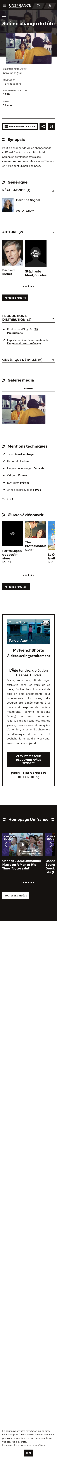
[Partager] (43, 126)
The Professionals (35, 544)
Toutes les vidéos (16, 895)
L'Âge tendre (19, 670)
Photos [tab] (28, 388)
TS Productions (12, 83)
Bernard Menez (8, 272)
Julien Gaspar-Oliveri (32, 672)
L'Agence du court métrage (24, 343)
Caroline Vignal (12, 73)
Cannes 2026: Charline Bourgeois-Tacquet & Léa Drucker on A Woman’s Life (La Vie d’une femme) (21, 866)
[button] (40, 399)
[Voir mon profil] (50, 6)
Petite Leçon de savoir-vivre (12, 554)
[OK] (28, 1453)
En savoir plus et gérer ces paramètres (23, 1445)
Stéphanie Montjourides (36, 273)
